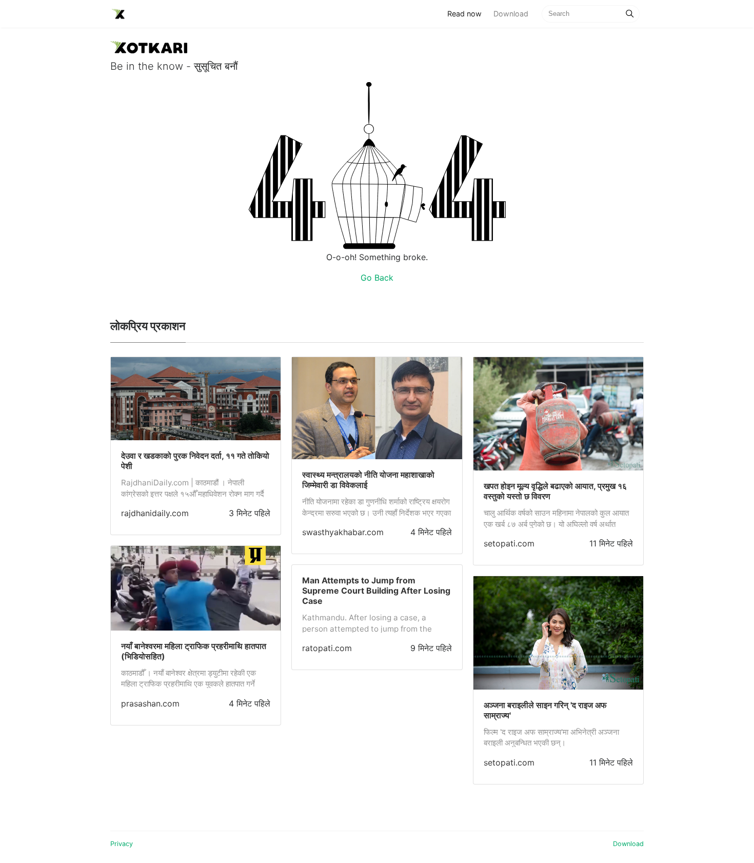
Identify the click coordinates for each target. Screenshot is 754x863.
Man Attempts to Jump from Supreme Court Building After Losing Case (376, 590)
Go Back (377, 277)
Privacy (121, 844)
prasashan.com (150, 703)
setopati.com (509, 543)
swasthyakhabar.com (343, 532)
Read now (467, 13)
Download (510, 13)
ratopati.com (327, 648)
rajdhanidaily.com (155, 513)
